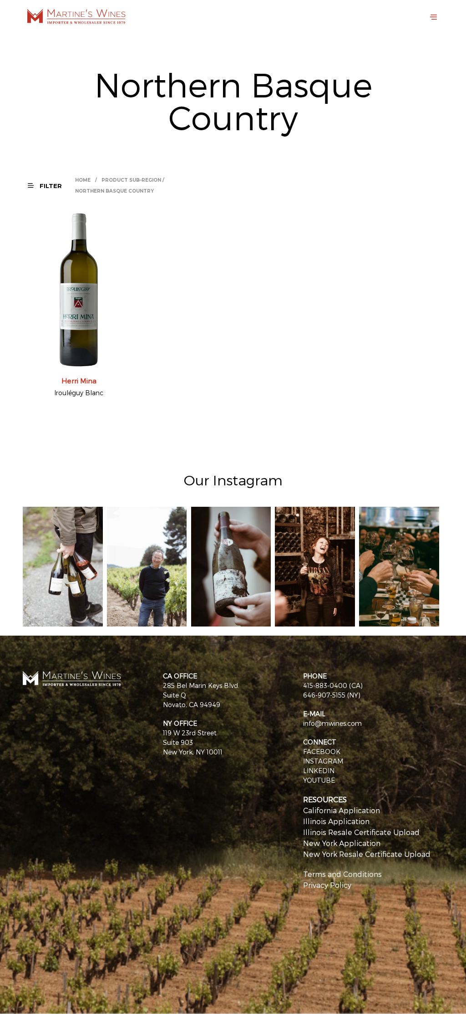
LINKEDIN (318, 771)
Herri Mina (78, 381)
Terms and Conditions (342, 874)
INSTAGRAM (323, 761)
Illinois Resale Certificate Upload (361, 832)
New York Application (341, 843)
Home (83, 180)
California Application (341, 810)
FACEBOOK (321, 751)
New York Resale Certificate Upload (367, 854)
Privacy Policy (327, 885)
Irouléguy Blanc (78, 393)
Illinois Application (336, 821)
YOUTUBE (319, 780)
